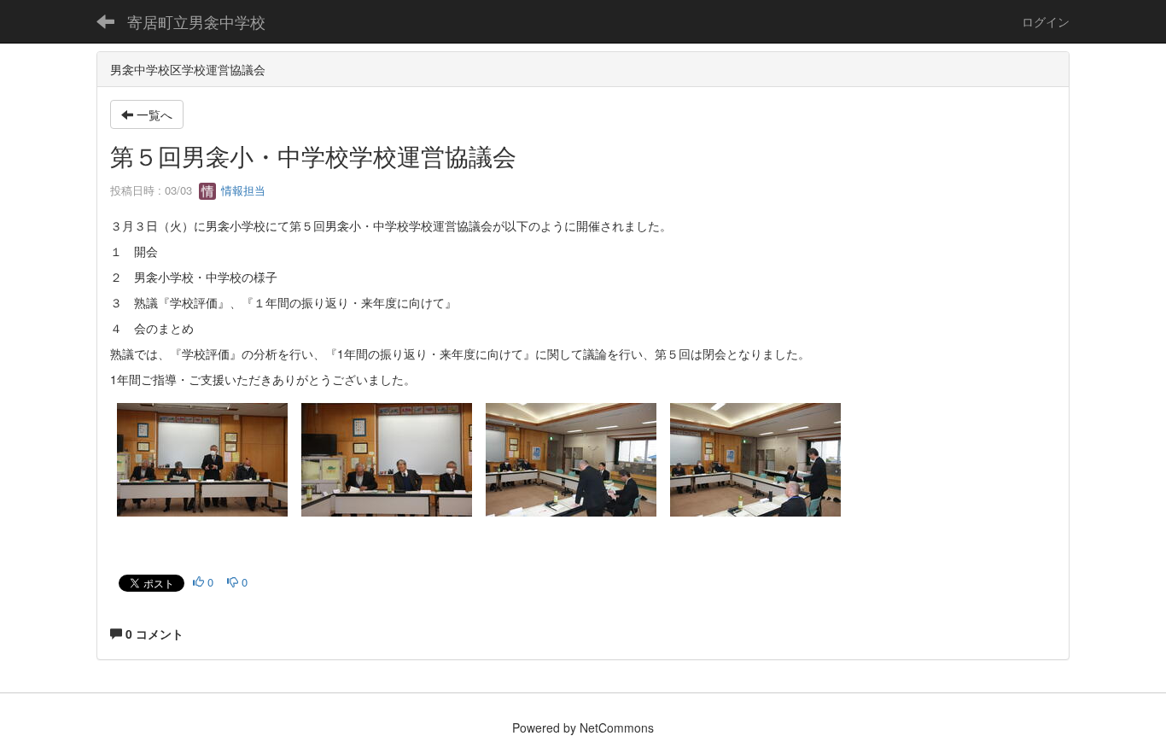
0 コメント (153, 633)
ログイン (1046, 21)
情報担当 (241, 190)
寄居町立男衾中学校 (196, 21)
